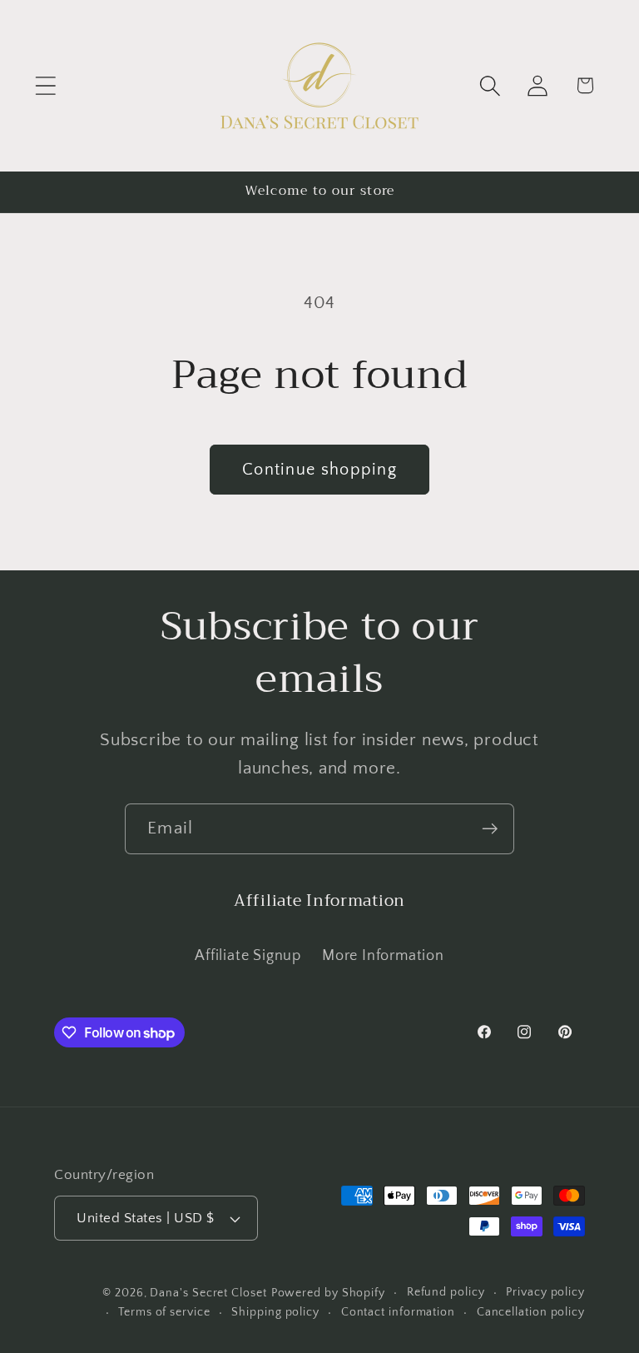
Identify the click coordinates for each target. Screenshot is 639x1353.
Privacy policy (545, 1292)
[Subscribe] (489, 828)
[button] (45, 85)
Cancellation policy (531, 1312)
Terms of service (164, 1312)
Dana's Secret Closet (208, 1293)
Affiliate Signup (247, 956)
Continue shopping (319, 469)
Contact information (398, 1312)
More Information (382, 956)
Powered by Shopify (328, 1293)
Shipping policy (275, 1312)
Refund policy (446, 1292)
